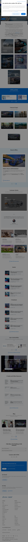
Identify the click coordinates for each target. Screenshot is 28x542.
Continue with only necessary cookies (21, 1)
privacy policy (16, 11)
